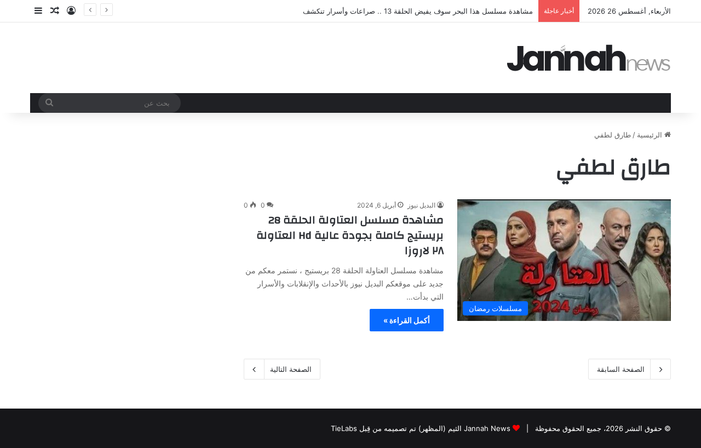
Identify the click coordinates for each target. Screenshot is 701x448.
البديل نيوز (421, 205)
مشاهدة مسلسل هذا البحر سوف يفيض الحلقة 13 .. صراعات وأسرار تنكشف (418, 11)
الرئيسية (650, 134)
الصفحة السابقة (621, 369)
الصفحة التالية (291, 369)
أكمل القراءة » (406, 320)
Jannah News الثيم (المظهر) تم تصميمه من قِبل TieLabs (420, 428)
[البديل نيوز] (589, 57)
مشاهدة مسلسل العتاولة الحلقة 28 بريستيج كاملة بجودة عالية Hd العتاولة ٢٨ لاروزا (350, 235)
